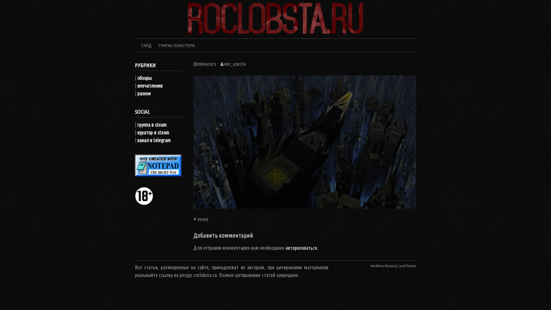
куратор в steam (153, 132)
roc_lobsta (235, 64)
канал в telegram (154, 140)
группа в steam (152, 124)
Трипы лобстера (176, 45)
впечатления (150, 85)
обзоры (144, 78)
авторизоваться (301, 248)
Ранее (202, 219)
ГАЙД (146, 45)
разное (144, 93)
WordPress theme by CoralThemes (393, 266)
